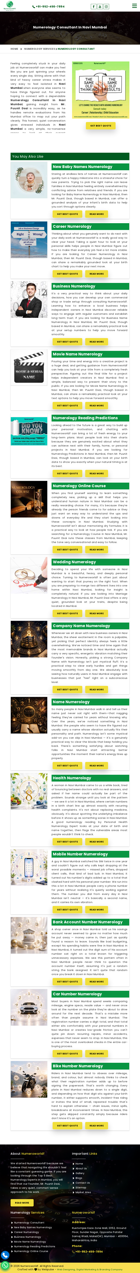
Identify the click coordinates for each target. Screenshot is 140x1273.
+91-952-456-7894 (89, 1251)
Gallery (79, 1173)
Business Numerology (74, 286)
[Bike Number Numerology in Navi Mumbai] (29, 1079)
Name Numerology (71, 702)
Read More (97, 214)
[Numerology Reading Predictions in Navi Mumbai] (29, 431)
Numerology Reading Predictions (85, 418)
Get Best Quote (100, 125)
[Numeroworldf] (10, 6)
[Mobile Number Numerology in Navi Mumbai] (29, 867)
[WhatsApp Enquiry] (5, 1265)
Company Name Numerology (81, 625)
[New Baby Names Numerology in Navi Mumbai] (29, 180)
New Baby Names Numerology (83, 166)
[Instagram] (106, 6)
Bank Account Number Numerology (88, 922)
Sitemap (80, 1187)
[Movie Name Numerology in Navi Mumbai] (29, 367)
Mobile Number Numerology (80, 854)
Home (14, 49)
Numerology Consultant (28, 1222)
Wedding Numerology (74, 562)
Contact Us (82, 1182)
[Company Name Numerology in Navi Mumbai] (29, 639)
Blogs (78, 1178)
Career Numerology (72, 226)
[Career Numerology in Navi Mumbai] (29, 239)
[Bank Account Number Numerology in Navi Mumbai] (29, 935)
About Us (81, 1168)
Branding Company (111, 1269)
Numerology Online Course (79, 486)
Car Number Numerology (77, 994)
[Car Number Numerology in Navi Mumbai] (29, 1007)
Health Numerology (72, 778)
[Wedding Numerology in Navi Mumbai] (29, 575)
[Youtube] (100, 6)
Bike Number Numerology (78, 1066)
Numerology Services (39, 49)
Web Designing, (66, 1269)
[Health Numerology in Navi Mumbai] (29, 791)
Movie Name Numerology (78, 354)
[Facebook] (93, 6)
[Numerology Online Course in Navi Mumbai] (29, 499)
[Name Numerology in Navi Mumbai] (29, 715)
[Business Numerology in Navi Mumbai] (29, 299)
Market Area (83, 1192)
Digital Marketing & (87, 1269)
